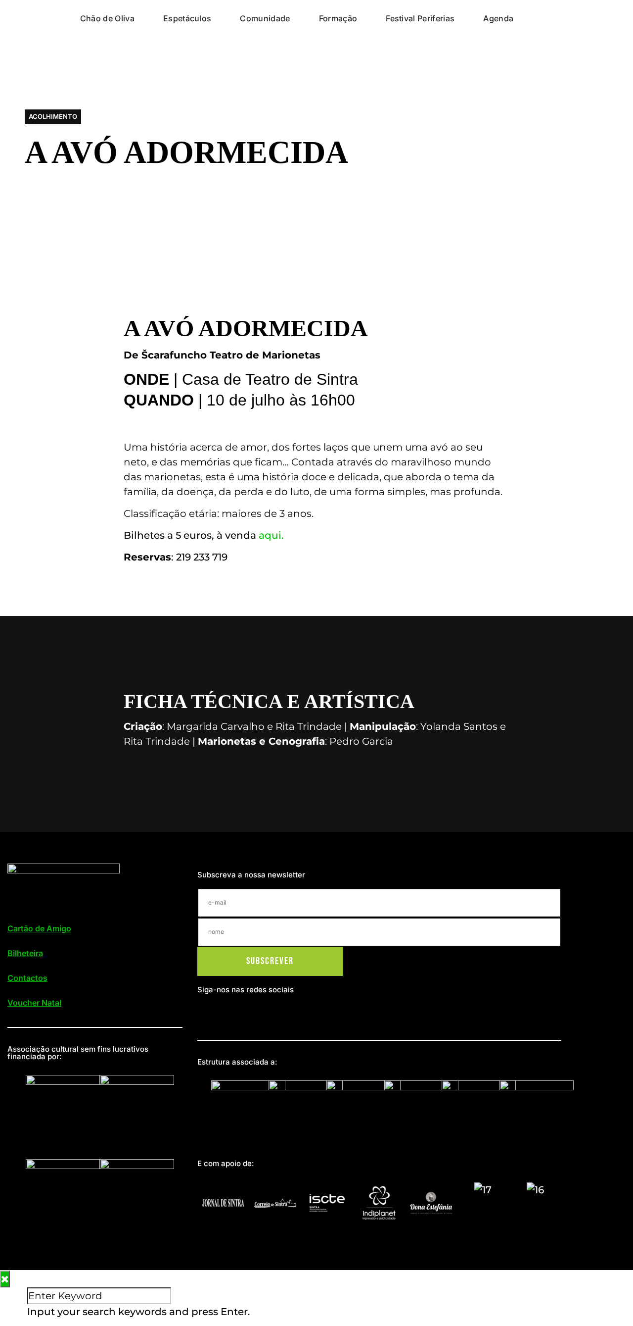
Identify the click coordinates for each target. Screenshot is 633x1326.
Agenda (498, 18)
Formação (338, 18)
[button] (53, 116)
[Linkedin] (244, 1012)
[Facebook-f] (206, 1012)
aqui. (271, 535)
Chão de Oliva (107, 18)
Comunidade (265, 18)
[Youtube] (263, 1012)
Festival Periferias (420, 18)
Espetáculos (187, 18)
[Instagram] (225, 1012)
